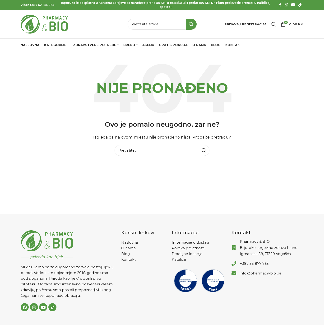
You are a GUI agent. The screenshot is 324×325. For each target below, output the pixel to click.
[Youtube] (43, 307)
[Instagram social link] (286, 5)
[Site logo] (44, 24)
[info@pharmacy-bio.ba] (233, 273)
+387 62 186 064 (42, 5)
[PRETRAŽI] (191, 24)
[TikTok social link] (300, 5)
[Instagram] (34, 307)
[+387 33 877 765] (233, 263)
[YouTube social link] (293, 5)
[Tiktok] (52, 307)
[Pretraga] (273, 24)
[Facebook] (25, 307)
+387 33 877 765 (254, 263)
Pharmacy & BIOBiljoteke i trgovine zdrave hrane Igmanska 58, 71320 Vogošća (268, 247)
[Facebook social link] (280, 5)
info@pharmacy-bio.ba (260, 273)
